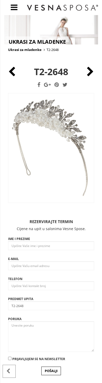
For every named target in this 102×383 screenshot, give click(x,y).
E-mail (13, 259)
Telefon (15, 279)
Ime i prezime (19, 239)
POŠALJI (51, 370)
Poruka (14, 319)
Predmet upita (20, 299)
